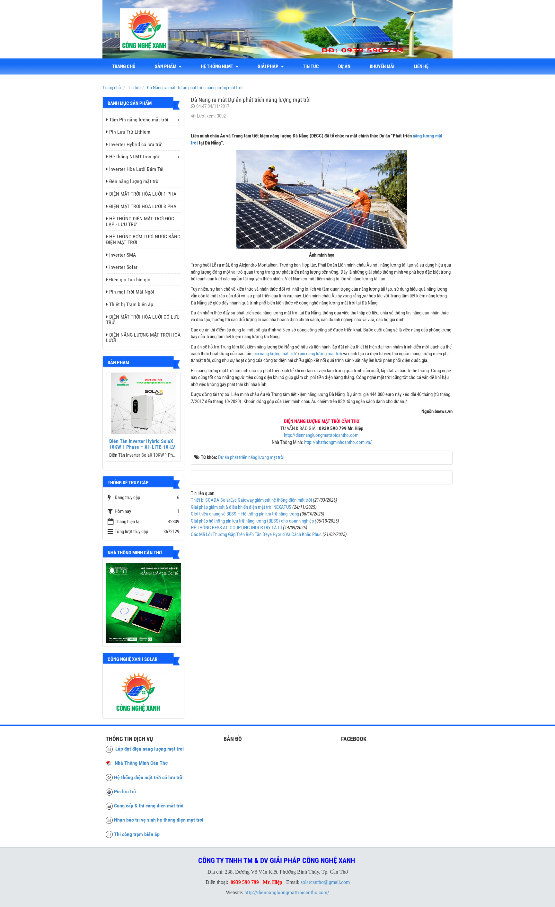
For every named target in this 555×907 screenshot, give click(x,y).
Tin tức (311, 66)
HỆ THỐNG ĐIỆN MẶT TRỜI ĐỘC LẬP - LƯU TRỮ (140, 221)
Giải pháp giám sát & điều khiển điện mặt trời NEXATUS (241, 507)
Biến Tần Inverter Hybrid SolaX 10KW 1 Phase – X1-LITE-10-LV (142, 444)
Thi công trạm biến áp (137, 834)
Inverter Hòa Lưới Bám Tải (136, 169)
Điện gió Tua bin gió (129, 280)
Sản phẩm (166, 66)
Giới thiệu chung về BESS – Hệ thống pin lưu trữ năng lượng (245, 514)
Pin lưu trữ (125, 791)
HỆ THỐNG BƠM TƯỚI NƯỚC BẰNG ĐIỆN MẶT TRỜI (143, 239)
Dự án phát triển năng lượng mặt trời (251, 457)
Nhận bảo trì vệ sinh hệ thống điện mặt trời (158, 820)
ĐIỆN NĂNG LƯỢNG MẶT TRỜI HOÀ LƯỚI (143, 338)
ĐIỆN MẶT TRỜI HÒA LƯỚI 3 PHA (142, 206)
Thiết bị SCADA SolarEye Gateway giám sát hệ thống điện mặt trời (251, 500)
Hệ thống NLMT (218, 66)
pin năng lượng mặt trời (274, 354)
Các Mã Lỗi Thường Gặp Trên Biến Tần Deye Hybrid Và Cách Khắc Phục (256, 534)
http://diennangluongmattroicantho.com (321, 435)
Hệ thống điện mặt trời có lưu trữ (148, 777)
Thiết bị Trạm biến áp (131, 304)
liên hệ (421, 66)
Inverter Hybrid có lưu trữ (135, 144)
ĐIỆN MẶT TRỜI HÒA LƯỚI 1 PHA (142, 194)
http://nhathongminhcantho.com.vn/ (338, 442)
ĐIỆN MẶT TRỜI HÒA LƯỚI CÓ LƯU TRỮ (143, 320)
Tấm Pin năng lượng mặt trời (138, 120)
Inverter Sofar (123, 267)
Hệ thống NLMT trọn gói (134, 157)
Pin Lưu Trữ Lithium (129, 132)
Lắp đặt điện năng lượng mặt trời (148, 749)
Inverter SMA (122, 255)
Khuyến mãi (382, 66)
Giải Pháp (269, 66)
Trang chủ (124, 66)
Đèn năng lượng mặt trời (134, 181)
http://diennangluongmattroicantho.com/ (286, 892)
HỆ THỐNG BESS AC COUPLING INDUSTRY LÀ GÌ (236, 528)
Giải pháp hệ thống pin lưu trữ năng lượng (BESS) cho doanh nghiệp (252, 521)
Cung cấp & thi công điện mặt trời (148, 806)
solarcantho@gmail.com (325, 882)
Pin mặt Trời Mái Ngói (131, 292)
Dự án (344, 66)
